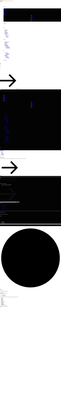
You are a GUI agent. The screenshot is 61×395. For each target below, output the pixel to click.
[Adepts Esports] (2, 150)
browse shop (6, 291)
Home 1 (4, 96)
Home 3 (4, 13)
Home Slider (32, 16)
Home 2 (4, 11)
